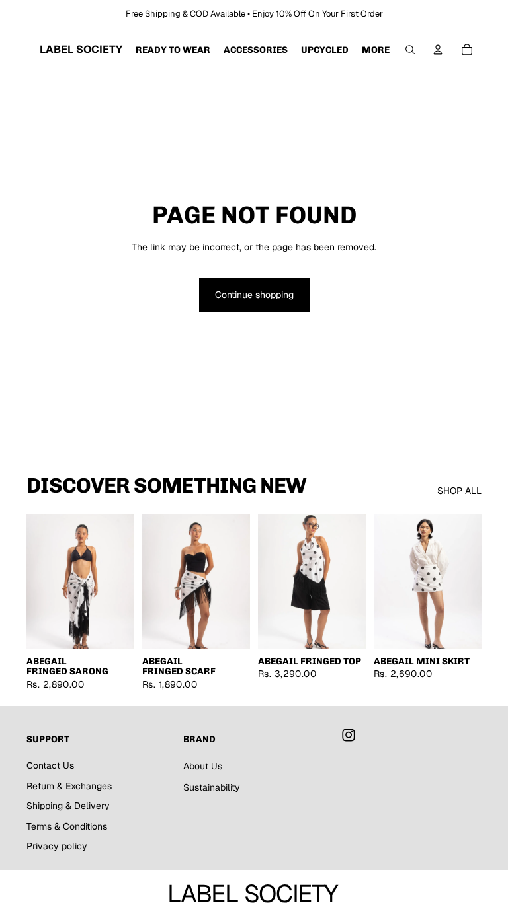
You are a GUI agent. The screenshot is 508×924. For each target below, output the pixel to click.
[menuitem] (375, 49)
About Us (202, 766)
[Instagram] (349, 735)
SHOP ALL (459, 491)
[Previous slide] (41, 581)
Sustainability (211, 787)
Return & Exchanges (69, 786)
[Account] (437, 49)
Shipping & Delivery (68, 806)
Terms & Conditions (66, 826)
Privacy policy (56, 846)
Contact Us (50, 765)
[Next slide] (119, 581)
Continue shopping (254, 295)
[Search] (410, 49)
